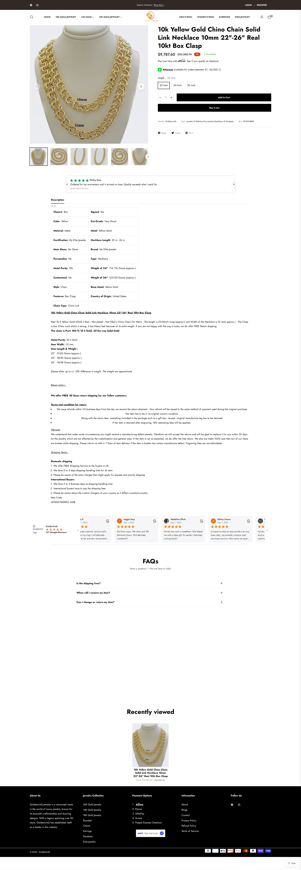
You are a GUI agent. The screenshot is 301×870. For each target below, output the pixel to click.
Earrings (87, 831)
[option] (89, 84)
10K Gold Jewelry (92, 804)
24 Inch (178, 85)
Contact (186, 815)
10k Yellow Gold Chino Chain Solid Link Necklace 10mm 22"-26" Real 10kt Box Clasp (150, 773)
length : (166, 78)
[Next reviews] (234, 184)
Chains (86, 825)
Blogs (184, 810)
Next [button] (141, 86)
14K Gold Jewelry (92, 810)
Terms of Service (190, 831)
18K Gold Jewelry (92, 815)
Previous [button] (36, 86)
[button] (32, 17)
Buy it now (214, 107)
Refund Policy (189, 825)
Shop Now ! (159, 4)
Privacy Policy (189, 820)
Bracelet (87, 820)
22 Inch (164, 85)
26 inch (191, 85)
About (185, 804)
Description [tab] (57, 200)
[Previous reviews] (67, 184)
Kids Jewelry (89, 841)
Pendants (87, 836)
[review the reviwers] (93, 521)
